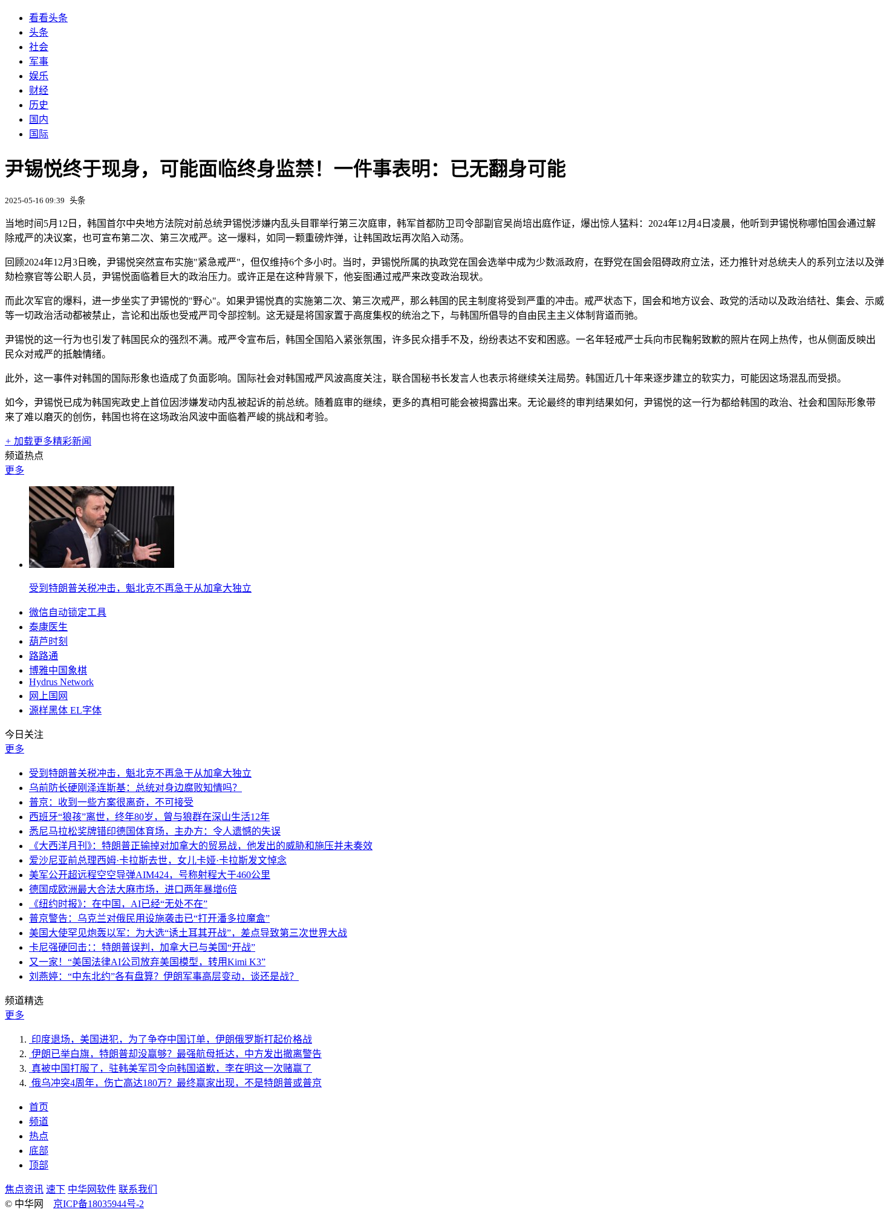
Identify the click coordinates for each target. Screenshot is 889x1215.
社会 (38, 47)
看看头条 (48, 18)
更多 (14, 470)
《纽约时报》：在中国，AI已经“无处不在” (118, 904)
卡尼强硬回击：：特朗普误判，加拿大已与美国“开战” (142, 947)
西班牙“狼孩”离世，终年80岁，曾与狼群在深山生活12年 (149, 817)
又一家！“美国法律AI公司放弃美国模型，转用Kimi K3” (147, 962)
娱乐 (38, 76)
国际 (38, 134)
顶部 (38, 1165)
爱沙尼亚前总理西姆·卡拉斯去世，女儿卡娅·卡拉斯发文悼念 (158, 860)
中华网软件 (92, 1189)
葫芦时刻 (48, 641)
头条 (38, 32)
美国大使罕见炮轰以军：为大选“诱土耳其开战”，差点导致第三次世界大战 (188, 933)
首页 (38, 1107)
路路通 (43, 656)
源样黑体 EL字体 (65, 710)
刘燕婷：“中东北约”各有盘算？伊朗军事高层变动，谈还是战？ (164, 976)
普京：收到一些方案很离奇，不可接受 (111, 802)
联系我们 (138, 1189)
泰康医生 (48, 627)
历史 (38, 105)
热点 (38, 1136)
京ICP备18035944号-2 (98, 1204)
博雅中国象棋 (58, 670)
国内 (38, 119)
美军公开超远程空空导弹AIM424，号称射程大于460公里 (149, 875)
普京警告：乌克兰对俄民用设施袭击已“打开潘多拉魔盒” (149, 918)
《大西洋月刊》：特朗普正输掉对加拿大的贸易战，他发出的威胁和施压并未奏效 (201, 846)
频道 (38, 1121)
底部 (38, 1150)
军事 (38, 61)
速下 (55, 1189)
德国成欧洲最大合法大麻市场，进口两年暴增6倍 (133, 889)
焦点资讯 (24, 1189)
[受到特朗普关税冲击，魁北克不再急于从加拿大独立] (101, 564)
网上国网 (48, 696)
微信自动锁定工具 (67, 612)
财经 (38, 90)
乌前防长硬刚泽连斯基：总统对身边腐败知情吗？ (135, 788)
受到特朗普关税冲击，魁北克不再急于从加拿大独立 (140, 588)
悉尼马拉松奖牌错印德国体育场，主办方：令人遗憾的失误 (155, 831)
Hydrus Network (61, 682)
